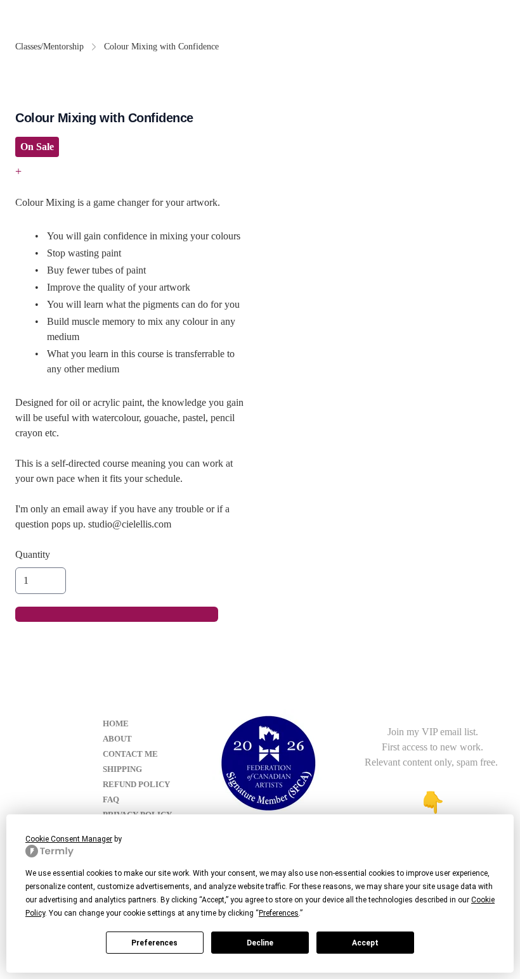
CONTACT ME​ (130, 754)
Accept (365, 942)
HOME (116, 723)
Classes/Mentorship (49, 46)
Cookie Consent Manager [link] (68, 839)
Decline (260, 942)
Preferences (154, 942)
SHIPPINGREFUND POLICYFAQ (136, 784)
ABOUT (117, 738)
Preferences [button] (279, 913)
